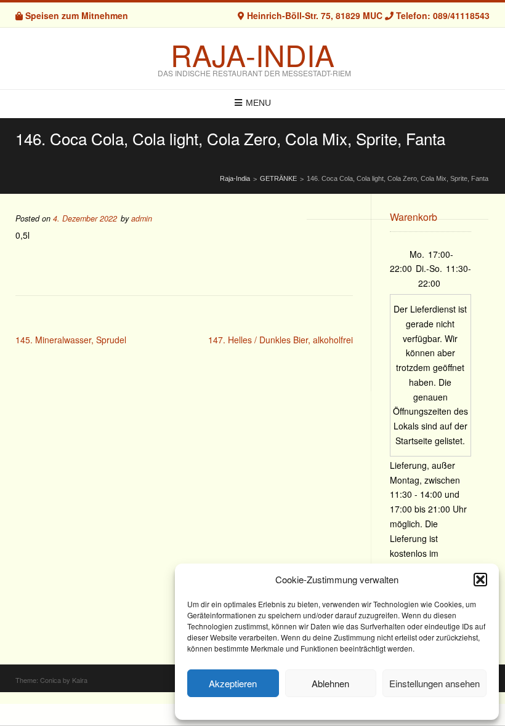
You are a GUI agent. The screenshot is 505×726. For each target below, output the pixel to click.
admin (141, 218)
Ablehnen (330, 683)
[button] (480, 579)
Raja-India (252, 55)
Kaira (79, 680)
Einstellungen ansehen (434, 683)
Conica (50, 680)
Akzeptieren (233, 683)
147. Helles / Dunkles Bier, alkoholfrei (280, 339)
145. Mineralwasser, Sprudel (70, 339)
